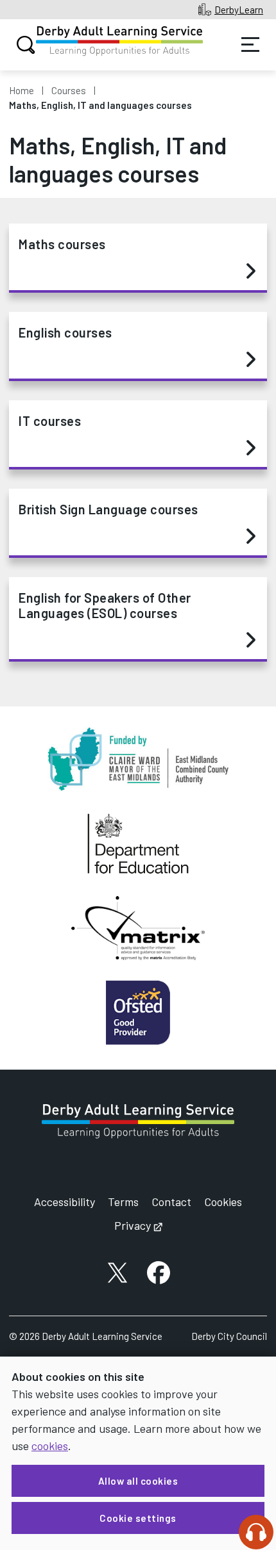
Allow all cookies (138, 1481)
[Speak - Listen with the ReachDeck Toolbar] (256, 1532)
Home (21, 90)
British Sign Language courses (108, 509)
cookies (49, 1446)
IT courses (50, 420)
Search (26, 45)
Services (250, 45)
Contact (171, 1202)
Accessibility (64, 1202)
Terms (123, 1202)
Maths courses (62, 244)
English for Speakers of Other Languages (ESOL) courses (105, 605)
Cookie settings (138, 1518)
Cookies (223, 1202)
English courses (65, 332)
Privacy (138, 1225)
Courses (68, 90)
